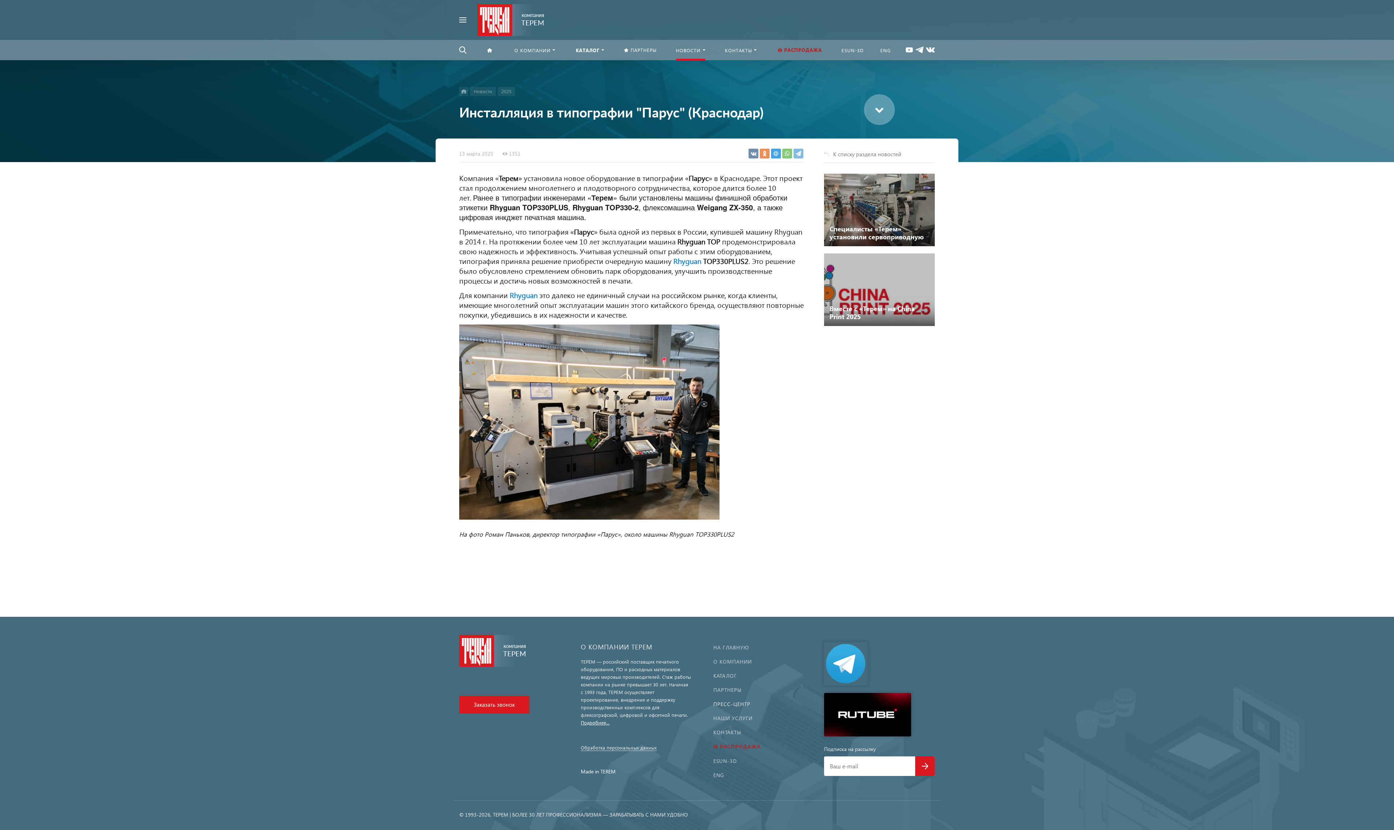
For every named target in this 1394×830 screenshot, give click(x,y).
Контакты (727, 732)
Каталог (725, 675)
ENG (718, 775)
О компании (732, 661)
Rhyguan (687, 261)
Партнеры (727, 689)
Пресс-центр (731, 704)
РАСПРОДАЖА (740, 746)
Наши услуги (733, 718)
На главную (731, 647)
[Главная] (463, 91)
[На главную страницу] (511, 19)
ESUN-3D (725, 760)
